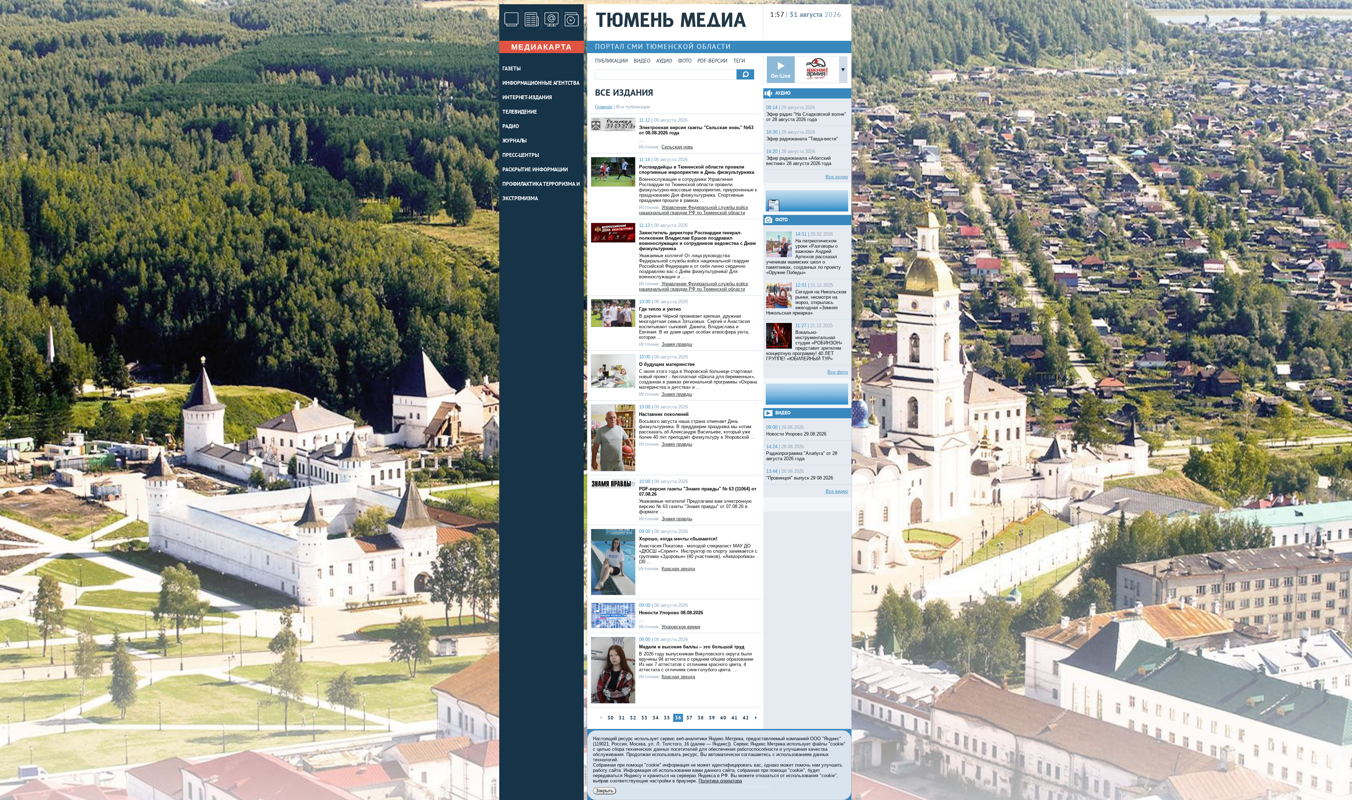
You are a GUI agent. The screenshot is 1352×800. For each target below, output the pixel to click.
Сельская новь (677, 147)
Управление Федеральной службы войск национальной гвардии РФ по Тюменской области (693, 210)
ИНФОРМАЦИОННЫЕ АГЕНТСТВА (541, 83)
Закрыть (604, 790)
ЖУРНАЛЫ (514, 141)
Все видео (837, 491)
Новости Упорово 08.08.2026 (671, 612)
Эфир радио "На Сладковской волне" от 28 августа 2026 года (806, 117)
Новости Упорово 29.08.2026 (796, 434)
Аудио (664, 61)
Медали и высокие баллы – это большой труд (691, 646)
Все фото (837, 372)
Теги (739, 61)
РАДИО (510, 126)
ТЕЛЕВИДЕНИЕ (519, 112)
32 (633, 718)
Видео (642, 61)
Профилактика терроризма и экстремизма (541, 191)
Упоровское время (681, 626)
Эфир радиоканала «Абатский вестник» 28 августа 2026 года (798, 160)
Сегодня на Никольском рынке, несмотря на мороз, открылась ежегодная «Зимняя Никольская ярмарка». (806, 302)
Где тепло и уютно (660, 309)
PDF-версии (712, 61)
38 (700, 718)
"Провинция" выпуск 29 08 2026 (799, 478)
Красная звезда (678, 568)
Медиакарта (541, 47)
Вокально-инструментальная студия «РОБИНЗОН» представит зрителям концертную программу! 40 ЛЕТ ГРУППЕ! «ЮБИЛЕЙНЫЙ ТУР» (804, 345)
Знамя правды (677, 344)
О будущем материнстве (667, 364)
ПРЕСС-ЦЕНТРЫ (520, 155)
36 (678, 718)
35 (667, 718)
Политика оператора (720, 780)
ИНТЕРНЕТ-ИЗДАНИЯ (527, 98)
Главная (603, 106)
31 (622, 718)
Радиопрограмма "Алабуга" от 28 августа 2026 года (801, 456)
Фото (684, 61)
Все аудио (837, 176)
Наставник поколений (664, 414)
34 (655, 718)
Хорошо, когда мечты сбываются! (678, 538)
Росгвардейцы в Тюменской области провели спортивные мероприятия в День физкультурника (696, 169)
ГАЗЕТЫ (511, 69)
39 (712, 718)
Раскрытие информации (535, 170)
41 (734, 718)
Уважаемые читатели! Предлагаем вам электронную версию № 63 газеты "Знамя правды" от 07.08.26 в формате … (695, 506)
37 (689, 718)
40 (723, 718)
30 (610, 718)
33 (644, 718)
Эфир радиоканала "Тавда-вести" (802, 138)
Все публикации (633, 106)
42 (746, 718)
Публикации (611, 61)
